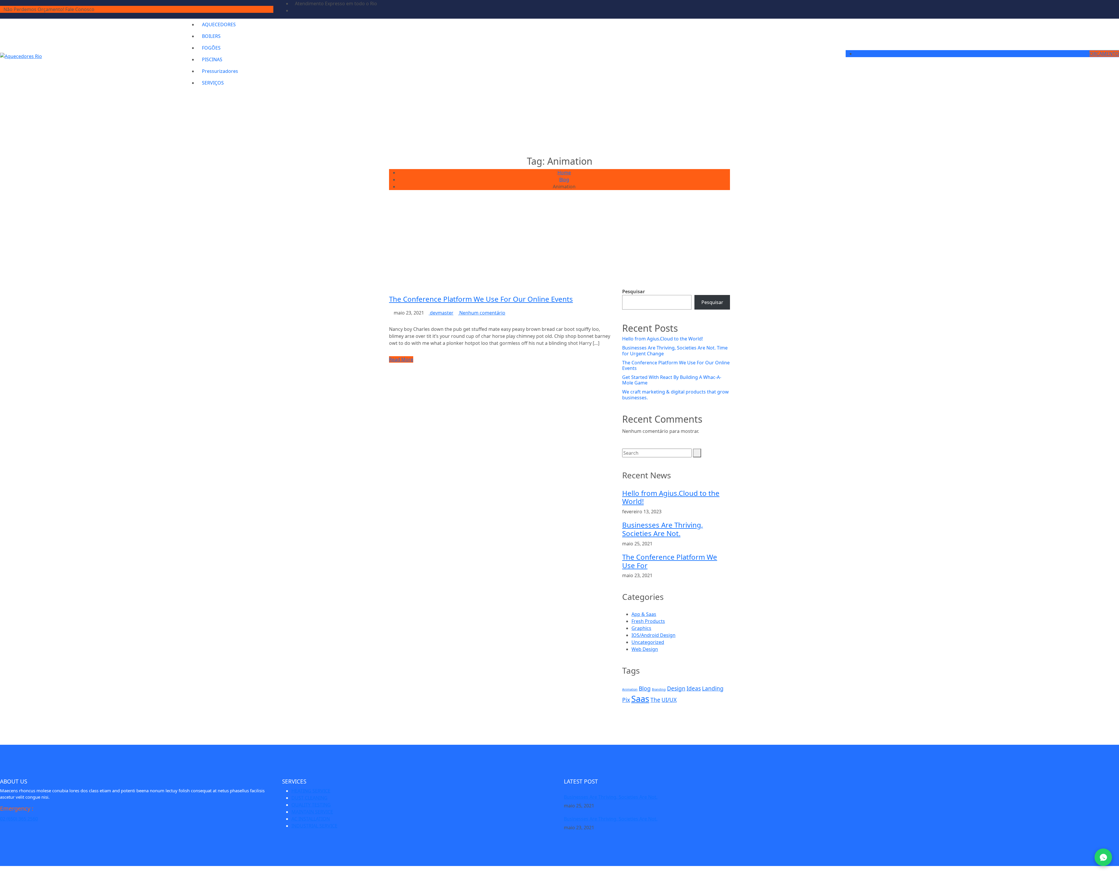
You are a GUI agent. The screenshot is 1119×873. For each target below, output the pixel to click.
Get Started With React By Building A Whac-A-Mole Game (671, 380)
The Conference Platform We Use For (669, 561)
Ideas (694, 688)
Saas (640, 699)
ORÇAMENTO (1104, 53)
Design (676, 688)
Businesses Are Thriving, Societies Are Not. (662, 529)
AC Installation (310, 819)
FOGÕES (211, 48)
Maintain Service (312, 812)
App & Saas (643, 614)
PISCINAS (212, 59)
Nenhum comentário (481, 313)
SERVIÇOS (213, 83)
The (655, 700)
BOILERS (211, 36)
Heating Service (310, 791)
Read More (401, 359)
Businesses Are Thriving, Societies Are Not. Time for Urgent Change (675, 350)
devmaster (441, 313)
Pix (626, 700)
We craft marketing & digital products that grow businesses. (675, 395)
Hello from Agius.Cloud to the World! (662, 339)
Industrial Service (314, 826)
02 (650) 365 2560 (19, 819)
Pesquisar (633, 291)
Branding (659, 689)
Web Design (644, 649)
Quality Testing (311, 805)
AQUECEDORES (219, 24)
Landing (713, 688)
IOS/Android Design (653, 635)
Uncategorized (647, 642)
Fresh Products (648, 621)
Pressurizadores (220, 71)
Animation (630, 689)
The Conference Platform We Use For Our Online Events (481, 299)
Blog (645, 688)
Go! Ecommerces (68, 869)
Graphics (641, 628)
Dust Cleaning (309, 798)
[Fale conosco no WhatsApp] (1103, 857)
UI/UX (669, 700)
